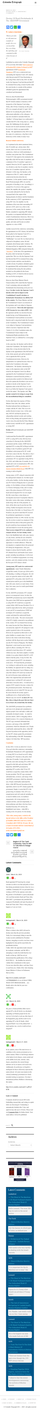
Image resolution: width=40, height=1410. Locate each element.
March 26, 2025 (10, 10)
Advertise (33, 1403)
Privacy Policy (31, 1399)
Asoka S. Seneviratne (15, 32)
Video (4, 1399)
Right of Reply (7, 1403)
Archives (11, 1142)
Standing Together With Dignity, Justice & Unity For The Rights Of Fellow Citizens (19, 1371)
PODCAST (12, 1399)
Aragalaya (10, 251)
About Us (21, 1399)
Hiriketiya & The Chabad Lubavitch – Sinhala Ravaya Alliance (18, 1241)
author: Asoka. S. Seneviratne (15, 11)
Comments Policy (20, 1403)
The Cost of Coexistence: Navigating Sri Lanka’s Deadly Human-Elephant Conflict (19, 1305)
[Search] (11, 1125)
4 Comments (10, 13)
